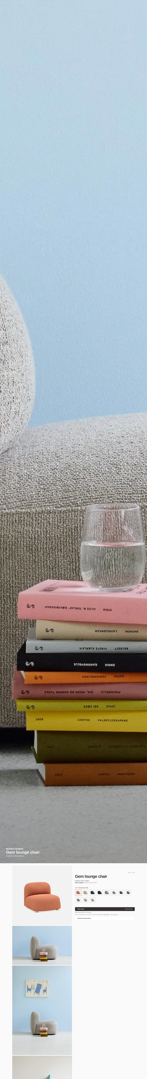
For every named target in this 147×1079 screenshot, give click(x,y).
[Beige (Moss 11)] (92, 900)
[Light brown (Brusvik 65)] (78, 900)
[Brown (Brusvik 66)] (114, 892)
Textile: (81, 887)
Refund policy (106, 914)
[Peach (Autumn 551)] (78, 892)
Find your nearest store (84, 918)
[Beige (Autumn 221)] (85, 892)
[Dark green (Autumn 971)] (99, 892)
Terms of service (114, 914)
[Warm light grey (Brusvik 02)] (85, 900)
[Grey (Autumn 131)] (107, 892)
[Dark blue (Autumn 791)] (92, 892)
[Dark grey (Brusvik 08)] (121, 892)
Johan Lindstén (18, 856)
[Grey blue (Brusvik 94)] (128, 892)
